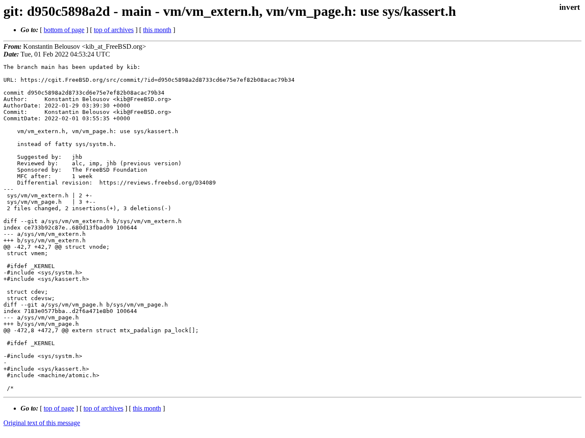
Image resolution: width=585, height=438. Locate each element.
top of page (59, 408)
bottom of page (64, 29)
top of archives (114, 29)
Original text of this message (41, 422)
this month (157, 29)
